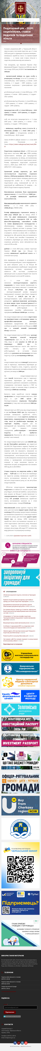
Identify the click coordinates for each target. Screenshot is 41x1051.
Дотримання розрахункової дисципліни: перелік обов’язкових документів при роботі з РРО (17, 605)
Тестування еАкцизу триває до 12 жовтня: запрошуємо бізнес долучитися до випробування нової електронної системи (19, 611)
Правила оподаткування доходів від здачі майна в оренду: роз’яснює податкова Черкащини (18, 600)
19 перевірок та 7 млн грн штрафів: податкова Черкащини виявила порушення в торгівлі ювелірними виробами (19, 617)
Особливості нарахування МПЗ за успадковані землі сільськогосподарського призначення (18, 627)
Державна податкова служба (22, 535)
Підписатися (9, 1012)
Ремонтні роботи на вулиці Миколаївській (15, 636)
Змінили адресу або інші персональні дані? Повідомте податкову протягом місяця (19, 631)
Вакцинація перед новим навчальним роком (16, 623)
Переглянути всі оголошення (12, 644)
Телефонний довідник (8, 991)
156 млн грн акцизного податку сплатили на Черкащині (19, 595)
